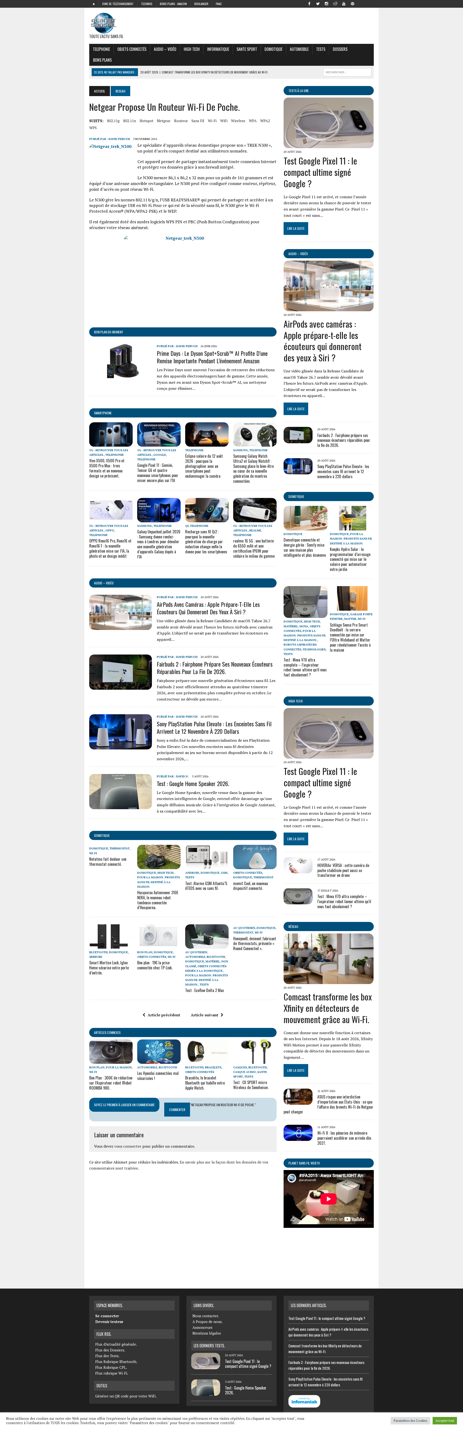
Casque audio (244, 1072)
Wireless (238, 120)
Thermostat (119, 848)
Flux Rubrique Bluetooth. (116, 1361)
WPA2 (265, 120)
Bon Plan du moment (108, 331)
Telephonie (101, 49)
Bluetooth (98, 952)
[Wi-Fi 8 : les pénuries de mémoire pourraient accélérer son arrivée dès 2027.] (298, 1137)
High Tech (192, 49)
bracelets (213, 1067)
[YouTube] (344, 3)
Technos (146, 4)
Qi (187, 526)
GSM (224, 872)
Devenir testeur (109, 1321)
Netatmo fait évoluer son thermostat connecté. (107, 861)
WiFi (223, 120)
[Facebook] (309, 3)
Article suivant (204, 1015)
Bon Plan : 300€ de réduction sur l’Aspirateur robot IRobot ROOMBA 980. (110, 1083)
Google (159, 454)
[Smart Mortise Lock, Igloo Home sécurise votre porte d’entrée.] (111, 945)
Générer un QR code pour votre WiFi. (126, 1396)
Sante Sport (247, 49)
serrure (95, 957)
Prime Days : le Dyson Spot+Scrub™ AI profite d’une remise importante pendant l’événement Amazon (212, 357)
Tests (320, 49)
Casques (240, 1067)
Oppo (109, 530)
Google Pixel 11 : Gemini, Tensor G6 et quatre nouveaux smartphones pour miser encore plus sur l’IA (157, 472)
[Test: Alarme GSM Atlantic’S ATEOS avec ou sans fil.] (207, 866)
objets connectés (131, 49)
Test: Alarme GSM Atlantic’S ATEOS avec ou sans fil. (206, 885)
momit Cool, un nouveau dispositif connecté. (250, 885)
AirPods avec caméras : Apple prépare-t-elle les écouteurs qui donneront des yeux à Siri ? (208, 608)
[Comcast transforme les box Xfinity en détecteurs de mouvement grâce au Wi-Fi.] (329, 980)
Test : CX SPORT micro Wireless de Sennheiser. (251, 1084)
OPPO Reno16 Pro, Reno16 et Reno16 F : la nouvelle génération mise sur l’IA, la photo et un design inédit (110, 548)
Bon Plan (144, 952)
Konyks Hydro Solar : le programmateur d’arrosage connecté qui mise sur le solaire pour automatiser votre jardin (350, 559)
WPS (93, 127)
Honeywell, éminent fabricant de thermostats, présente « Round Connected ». (254, 944)
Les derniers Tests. (209, 1346)
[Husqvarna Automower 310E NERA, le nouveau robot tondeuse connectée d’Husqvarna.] (159, 866)
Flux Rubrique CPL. (111, 1367)
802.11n (129, 120)
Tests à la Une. (298, 90)
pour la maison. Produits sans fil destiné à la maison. (158, 881)
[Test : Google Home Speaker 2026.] (120, 805)
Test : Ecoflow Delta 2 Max (204, 990)
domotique (102, 835)
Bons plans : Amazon (173, 4)
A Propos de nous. (207, 1321)
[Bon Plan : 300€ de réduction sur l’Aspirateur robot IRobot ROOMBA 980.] (111, 1060)
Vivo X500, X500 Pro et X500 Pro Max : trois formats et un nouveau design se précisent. (106, 468)
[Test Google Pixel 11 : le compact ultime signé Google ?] (329, 145)
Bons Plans (102, 60)
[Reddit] (335, 3)
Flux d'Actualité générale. (116, 1344)
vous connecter (127, 1146)
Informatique (218, 49)
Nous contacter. (205, 1315)
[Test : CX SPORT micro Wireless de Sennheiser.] (255, 1060)
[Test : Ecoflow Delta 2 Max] (207, 945)
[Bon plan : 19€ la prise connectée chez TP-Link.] (159, 945)
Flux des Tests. (107, 1355)
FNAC (219, 4)
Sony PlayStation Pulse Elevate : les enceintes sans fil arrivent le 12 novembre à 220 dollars (214, 727)
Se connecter (107, 1315)
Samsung (240, 450)
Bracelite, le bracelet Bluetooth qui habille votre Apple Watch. (205, 1083)
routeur (181, 120)
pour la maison (119, 1067)
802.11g (113, 120)
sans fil (197, 120)
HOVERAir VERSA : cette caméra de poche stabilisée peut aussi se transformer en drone (343, 870)
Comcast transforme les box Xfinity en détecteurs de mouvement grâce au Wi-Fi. (328, 1007)
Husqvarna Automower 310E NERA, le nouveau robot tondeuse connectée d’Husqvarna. (157, 900)
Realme (255, 530)
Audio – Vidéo (165, 49)
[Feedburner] (361, 3)
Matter (350, 619)
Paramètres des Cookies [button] (410, 1420)
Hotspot (146, 120)
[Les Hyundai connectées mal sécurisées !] (159, 1060)
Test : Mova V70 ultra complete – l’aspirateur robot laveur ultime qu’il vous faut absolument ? (305, 667)
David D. (182, 776)
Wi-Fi (212, 120)
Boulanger (201, 4)
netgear (163, 120)
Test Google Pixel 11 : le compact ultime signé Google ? (320, 172)
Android (192, 872)
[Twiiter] (318, 3)
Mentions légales (206, 1333)
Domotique (273, 49)
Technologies (314, 649)
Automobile (299, 49)
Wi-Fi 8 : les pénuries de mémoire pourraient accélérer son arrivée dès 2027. (344, 1138)
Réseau (293, 926)
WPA (253, 120)
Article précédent (164, 1015)
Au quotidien (196, 952)
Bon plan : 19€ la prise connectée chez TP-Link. (154, 965)
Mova (304, 626)
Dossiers (340, 49)
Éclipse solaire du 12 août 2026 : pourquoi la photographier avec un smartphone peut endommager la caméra (204, 466)
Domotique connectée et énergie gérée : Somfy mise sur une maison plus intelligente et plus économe (305, 547)
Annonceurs (202, 1327)
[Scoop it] (370, 3)
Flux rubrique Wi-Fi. (111, 1373)
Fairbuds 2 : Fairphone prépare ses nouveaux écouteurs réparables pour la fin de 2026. (214, 668)
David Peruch (119, 139)
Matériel (212, 961)
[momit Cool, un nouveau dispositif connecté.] (255, 866)
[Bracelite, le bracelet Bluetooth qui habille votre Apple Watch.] (207, 1060)
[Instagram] (326, 3)
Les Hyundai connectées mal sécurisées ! (158, 1075)
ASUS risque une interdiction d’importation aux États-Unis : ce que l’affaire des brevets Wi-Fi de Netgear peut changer (328, 1104)
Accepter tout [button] (445, 1420)
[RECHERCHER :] (347, 71)
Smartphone (103, 412)
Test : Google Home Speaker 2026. (193, 783)
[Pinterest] (352, 3)
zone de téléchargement (118, 4)
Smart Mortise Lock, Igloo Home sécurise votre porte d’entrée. (109, 968)
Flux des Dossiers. (110, 1350)
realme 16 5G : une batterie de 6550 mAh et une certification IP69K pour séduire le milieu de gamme (254, 548)
